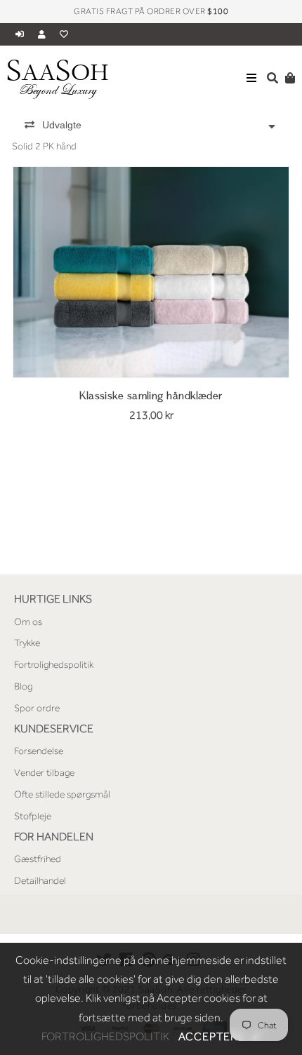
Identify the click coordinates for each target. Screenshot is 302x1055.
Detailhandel (40, 880)
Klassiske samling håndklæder (151, 396)
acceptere (219, 1036)
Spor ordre (37, 707)
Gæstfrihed (37, 858)
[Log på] (21, 34)
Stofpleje (32, 815)
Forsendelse (38, 750)
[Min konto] (45, 34)
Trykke (27, 642)
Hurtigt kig (151, 357)
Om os (28, 621)
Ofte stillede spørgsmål (62, 794)
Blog (23, 686)
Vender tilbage (44, 772)
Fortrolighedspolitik (53, 664)
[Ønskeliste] (64, 34)
